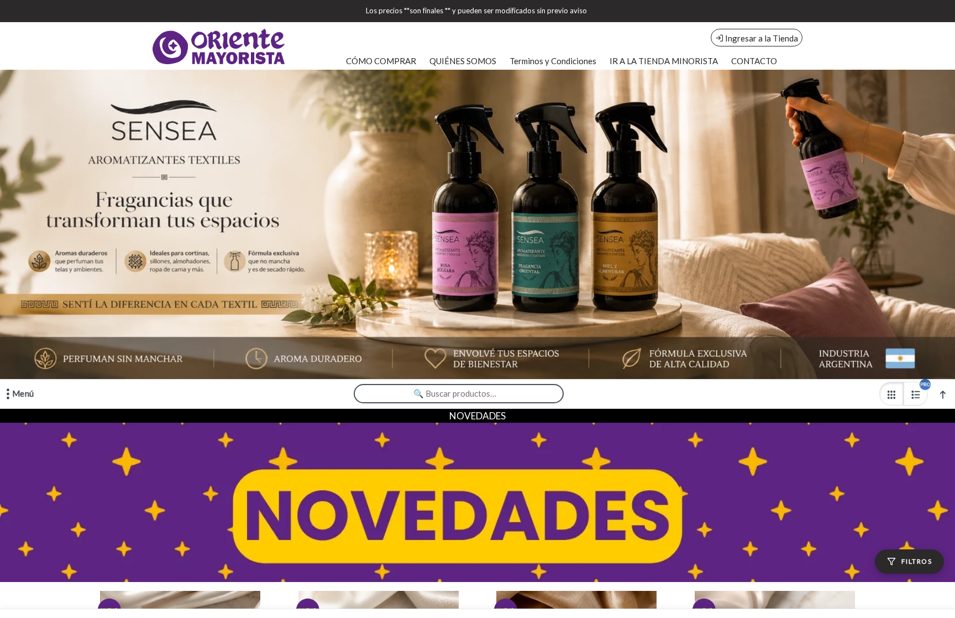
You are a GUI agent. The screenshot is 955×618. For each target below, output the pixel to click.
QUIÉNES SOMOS (462, 61)
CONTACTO (754, 61)
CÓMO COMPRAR (381, 61)
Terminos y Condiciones (553, 61)
